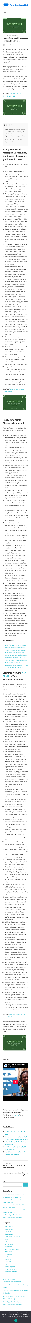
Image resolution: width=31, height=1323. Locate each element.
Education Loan (9, 1234)
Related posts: (11, 144)
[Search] (25, 1185)
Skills (6, 1257)
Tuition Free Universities (12, 1269)
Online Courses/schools (12, 1249)
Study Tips (8, 1261)
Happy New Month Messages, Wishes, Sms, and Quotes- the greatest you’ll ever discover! (15, 132)
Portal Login (8, 1251)
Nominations (8, 1246)
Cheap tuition (9, 1229)
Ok (16, 1320)
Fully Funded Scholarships (12, 1236)
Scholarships (8, 1254)
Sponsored (8, 1259)
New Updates (15, 35)
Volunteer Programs (11, 1272)
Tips (6, 1264)
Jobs (6, 1241)
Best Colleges (9, 1226)
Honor (6, 1239)
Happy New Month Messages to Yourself (15, 136)
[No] (29, 1317)
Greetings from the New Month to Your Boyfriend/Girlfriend (15, 141)
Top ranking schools (10, 1267)
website (16, 1115)
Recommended (13, 138)
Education (8, 1231)
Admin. (15, 45)
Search (5, 1181)
